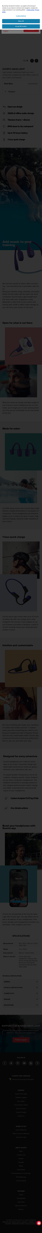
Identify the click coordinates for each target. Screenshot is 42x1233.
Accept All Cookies (21, 26)
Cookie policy (30, 10)
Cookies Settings (21, 16)
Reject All (21, 21)
